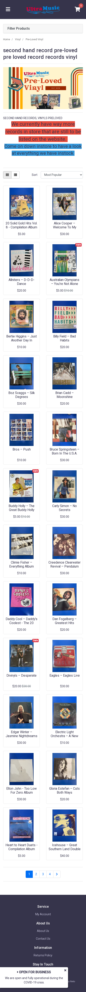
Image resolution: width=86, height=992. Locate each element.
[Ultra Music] (43, 9)
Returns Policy (43, 955)
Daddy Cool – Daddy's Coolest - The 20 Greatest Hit (21, 623)
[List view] (15, 175)
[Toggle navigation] (8, 9)
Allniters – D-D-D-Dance (21, 282)
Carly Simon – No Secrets (64, 508)
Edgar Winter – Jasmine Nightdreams (21, 734)
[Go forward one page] (57, 874)
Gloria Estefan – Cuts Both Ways (64, 790)
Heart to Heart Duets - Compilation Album (21, 847)
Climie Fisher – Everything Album (21, 564)
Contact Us (43, 938)
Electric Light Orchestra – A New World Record (64, 736)
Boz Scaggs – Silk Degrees (21, 395)
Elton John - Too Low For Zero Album (21, 790)
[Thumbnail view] (7, 175)
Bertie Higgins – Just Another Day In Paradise (21, 340)
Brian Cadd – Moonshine (64, 395)
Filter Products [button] (19, 28)
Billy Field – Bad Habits (64, 338)
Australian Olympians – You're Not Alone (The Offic (64, 284)
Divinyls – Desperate (21, 675)
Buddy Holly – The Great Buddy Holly (21, 508)
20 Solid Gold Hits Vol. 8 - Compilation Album (21, 225)
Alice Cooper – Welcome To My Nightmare (64, 227)
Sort (34, 174)
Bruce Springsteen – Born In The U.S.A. (64, 451)
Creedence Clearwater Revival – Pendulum (64, 564)
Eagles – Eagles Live (64, 675)
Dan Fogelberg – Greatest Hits (64, 621)
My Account (43, 914)
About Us (43, 931)
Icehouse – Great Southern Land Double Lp (65, 849)
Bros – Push (22, 449)
